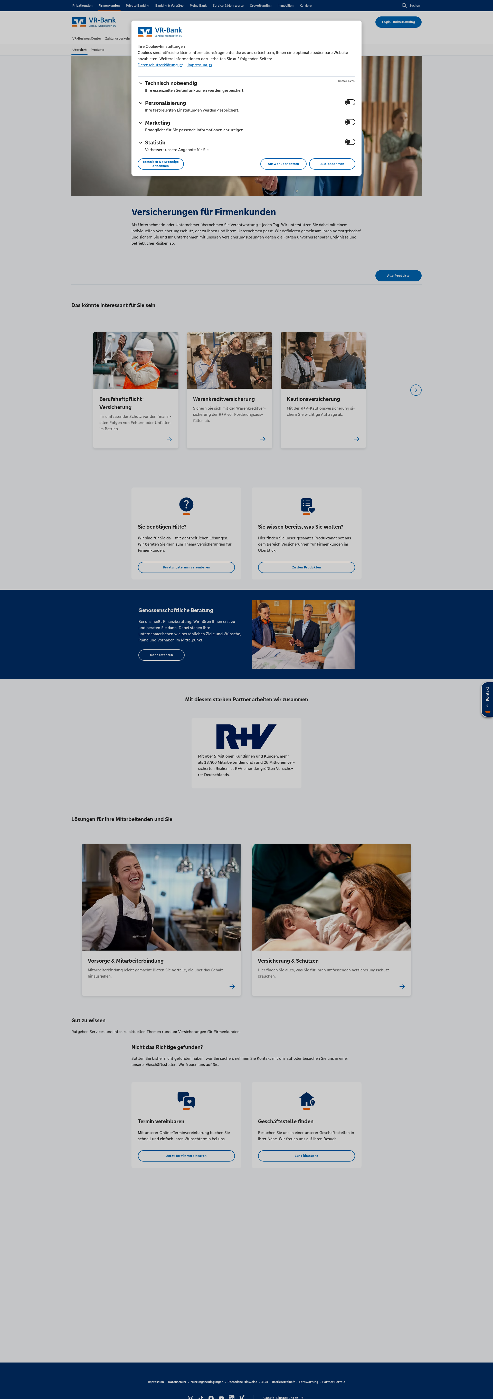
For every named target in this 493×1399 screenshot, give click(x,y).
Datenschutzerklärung (158, 64)
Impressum (197, 64)
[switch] (350, 102)
